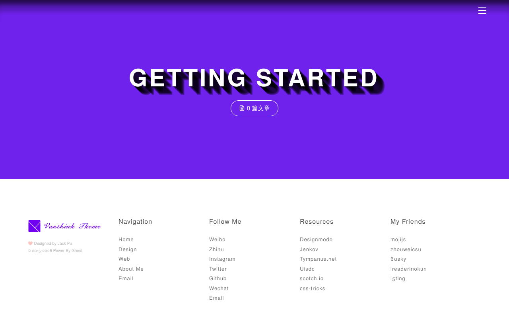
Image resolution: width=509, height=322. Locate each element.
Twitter (218, 268)
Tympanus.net (318, 258)
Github (218, 278)
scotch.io (312, 278)
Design (128, 249)
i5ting (398, 278)
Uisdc (307, 268)
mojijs (398, 239)
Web (124, 258)
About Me (131, 268)
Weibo (217, 239)
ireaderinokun (408, 268)
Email (126, 278)
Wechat (219, 288)
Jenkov (309, 249)
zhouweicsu (406, 249)
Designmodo (316, 239)
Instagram (222, 258)
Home (126, 239)
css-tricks (312, 288)
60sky (398, 258)
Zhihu (216, 249)
